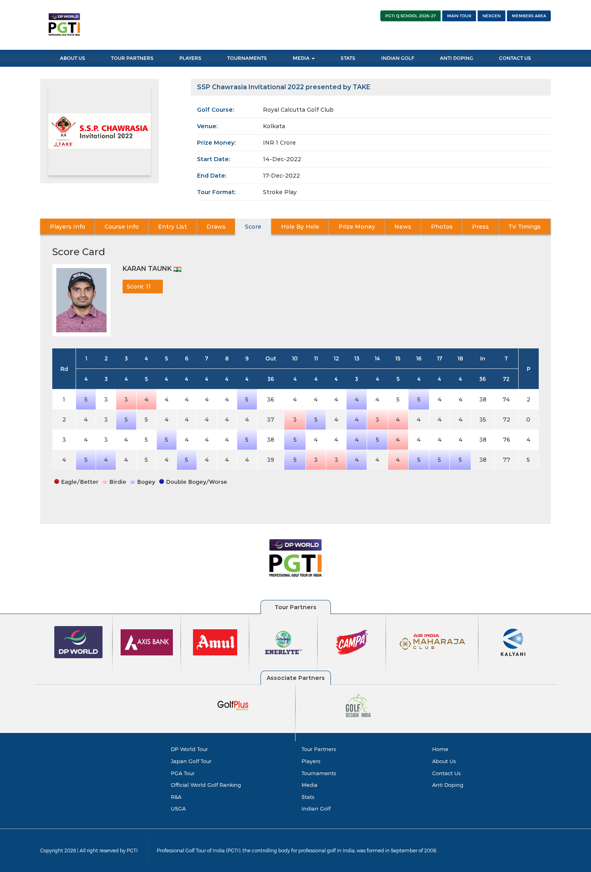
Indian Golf (397, 58)
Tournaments (247, 58)
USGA (178, 808)
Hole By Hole (300, 226)
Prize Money (357, 226)
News (402, 226)
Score (253, 226)
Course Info (122, 226)
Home (440, 749)
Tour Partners (132, 58)
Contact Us (515, 58)
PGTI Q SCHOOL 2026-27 (410, 15)
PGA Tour (183, 773)
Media (302, 58)
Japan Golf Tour (191, 761)
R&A (176, 797)
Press (480, 226)
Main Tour (459, 15)
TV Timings (524, 226)
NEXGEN (491, 15)
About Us (72, 58)
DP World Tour (189, 749)
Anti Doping (456, 58)
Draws (216, 226)
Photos (442, 226)
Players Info (67, 226)
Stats (348, 58)
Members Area (529, 15)
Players (190, 58)
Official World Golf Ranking (206, 785)
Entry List (172, 226)
